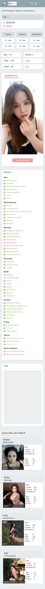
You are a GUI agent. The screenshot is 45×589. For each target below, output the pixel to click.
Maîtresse (9, 275)
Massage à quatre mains (14, 245)
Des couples (10, 214)
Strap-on (9, 287)
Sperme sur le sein (12, 341)
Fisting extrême (11, 331)
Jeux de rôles (11, 290)
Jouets (8, 195)
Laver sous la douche (13, 217)
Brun (27, 67)
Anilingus (9, 318)
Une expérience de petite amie (16, 306)
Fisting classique (12, 325)
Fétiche (8, 198)
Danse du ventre (12, 265)
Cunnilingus (10, 315)
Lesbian (9, 268)
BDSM (8, 281)
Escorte (9, 205)
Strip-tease (10, 262)
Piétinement (10, 296)
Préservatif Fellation (13, 303)
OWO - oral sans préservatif (15, 186)
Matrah (18, 11)
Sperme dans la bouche (14, 338)
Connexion (36, 3)
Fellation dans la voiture (14, 312)
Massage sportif (12, 248)
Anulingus (9, 223)
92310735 (10, 22)
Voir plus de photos (22, 160)
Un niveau (9, 183)
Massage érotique (12, 234)
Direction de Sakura (13, 254)
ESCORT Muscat (8, 11)
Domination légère (12, 278)
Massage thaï (11, 239)
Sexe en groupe (11, 189)
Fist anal (9, 328)
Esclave (9, 284)
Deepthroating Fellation (14, 309)
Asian (28, 61)
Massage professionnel (14, 231)
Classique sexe (11, 180)
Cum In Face (10, 344)
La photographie (12, 208)
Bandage (9, 293)
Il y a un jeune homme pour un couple (19, 211)
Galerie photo (11, 76)
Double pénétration (13, 192)
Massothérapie (11, 242)
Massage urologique (13, 236)
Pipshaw (9, 220)
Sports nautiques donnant (15, 351)
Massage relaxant (12, 251)
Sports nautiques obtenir (15, 354)
